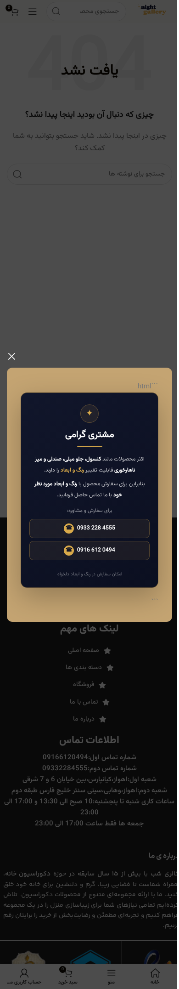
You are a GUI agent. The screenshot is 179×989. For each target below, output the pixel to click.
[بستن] (11, 356)
